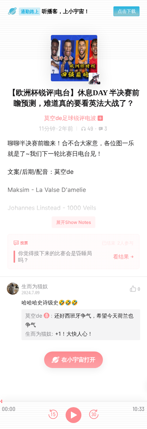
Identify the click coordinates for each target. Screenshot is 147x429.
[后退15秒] (53, 414)
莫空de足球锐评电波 (70, 118)
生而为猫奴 (34, 286)
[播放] (73, 415)
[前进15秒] (94, 414)
